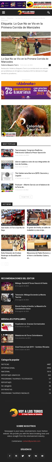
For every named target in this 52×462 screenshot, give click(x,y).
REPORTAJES (6, 382)
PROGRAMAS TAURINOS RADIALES (15, 393)
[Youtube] (42, 456)
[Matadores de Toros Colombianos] (7, 338)
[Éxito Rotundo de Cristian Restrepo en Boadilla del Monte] (13, 243)
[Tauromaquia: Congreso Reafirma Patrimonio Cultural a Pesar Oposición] (7, 153)
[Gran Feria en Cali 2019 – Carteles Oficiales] (7, 350)
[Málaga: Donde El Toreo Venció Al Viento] (7, 286)
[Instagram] (16, 456)
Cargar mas (25, 197)
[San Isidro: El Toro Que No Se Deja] (13, 217)
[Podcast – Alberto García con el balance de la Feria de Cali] (7, 188)
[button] (48, 12)
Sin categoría (6, 386)
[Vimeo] (29, 456)
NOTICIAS (5, 364)
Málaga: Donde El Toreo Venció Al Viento (31, 283)
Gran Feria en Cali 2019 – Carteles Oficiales (32, 347)
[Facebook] (9, 456)
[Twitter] (22, 456)
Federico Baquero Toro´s (10, 65)
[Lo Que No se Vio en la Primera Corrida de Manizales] (26, 44)
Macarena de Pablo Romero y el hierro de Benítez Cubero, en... (38, 255)
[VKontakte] (35, 456)
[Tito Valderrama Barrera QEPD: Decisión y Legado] (7, 176)
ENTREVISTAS (6, 389)
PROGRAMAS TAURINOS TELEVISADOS (16, 379)
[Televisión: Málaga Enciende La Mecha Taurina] (7, 298)
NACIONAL (5, 371)
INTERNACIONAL (7, 55)
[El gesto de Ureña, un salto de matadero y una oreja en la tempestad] (39, 217)
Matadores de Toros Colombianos (29, 335)
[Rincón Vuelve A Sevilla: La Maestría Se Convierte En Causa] (7, 309)
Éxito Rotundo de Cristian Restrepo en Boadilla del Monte (11, 255)
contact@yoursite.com (31, 441)
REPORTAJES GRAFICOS (10, 375)
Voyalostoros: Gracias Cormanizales (30, 324)
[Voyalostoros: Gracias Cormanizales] (7, 327)
